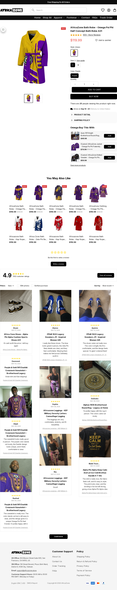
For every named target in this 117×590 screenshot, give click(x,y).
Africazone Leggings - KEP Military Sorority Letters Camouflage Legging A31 (55, 429)
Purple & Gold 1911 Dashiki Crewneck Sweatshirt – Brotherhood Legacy (16, 380)
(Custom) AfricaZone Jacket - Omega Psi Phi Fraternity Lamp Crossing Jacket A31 (91, 145)
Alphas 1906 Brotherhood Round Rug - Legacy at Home (95, 420)
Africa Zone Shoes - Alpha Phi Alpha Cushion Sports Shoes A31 (16, 350)
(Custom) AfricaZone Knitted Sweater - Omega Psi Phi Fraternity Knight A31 (91, 156)
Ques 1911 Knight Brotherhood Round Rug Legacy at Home (90, 134)
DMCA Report (32, 583)
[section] (92, 34)
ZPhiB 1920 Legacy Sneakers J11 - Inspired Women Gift (55, 360)
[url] (27, 570)
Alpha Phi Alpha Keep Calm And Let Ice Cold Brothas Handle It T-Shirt (95, 493)
